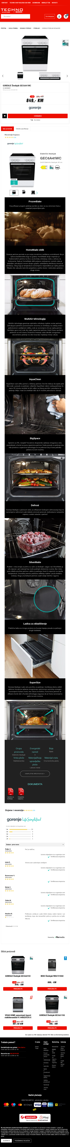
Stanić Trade (37, 1047)
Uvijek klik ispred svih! (62, 1063)
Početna (3, 28)
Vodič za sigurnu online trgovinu (54, 1059)
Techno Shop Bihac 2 (63, 1055)
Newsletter (55, 1047)
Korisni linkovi (54, 1066)
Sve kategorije (50, 16)
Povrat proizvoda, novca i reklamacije (47, 1056)
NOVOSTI (55, 3)
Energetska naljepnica (21, 797)
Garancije (46, 1085)
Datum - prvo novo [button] (12, 844)
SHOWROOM (36, 3)
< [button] (5, 926)
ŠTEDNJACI (37, 28)
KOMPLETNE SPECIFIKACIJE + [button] (35, 773)
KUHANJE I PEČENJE (25, 28)
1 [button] (11, 926)
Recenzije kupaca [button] (12, 135)
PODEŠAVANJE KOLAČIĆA (22, 1141)
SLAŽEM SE (6, 1141)
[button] (35, 137)
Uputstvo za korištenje (10, 797)
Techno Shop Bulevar (63, 1048)
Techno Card (46, 1088)
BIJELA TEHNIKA (13, 28)
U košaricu (38, 116)
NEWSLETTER (46, 3)
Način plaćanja (46, 1049)
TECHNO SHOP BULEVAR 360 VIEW (20, 3)
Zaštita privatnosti (47, 1081)
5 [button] (16, 926)
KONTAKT (5, 3)
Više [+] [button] (27, 918)
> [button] (17, 926)
